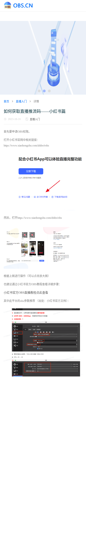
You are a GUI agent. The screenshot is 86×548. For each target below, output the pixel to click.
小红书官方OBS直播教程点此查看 (26, 292)
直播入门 (35, 119)
